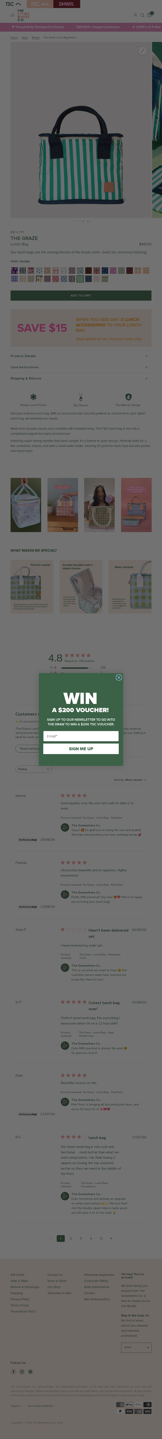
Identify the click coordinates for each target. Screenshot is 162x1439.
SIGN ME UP (81, 749)
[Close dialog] (119, 677)
